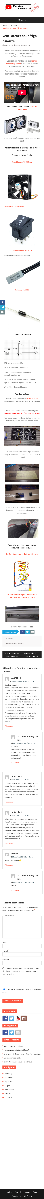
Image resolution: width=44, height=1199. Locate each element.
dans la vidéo (32, 398)
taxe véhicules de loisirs (13, 1046)
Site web (5, 959)
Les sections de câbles (12, 1058)
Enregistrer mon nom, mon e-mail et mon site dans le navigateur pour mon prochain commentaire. (20, 971)
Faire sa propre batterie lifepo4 (16, 1050)
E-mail (5, 951)
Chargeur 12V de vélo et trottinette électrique (22, 1054)
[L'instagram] (24, 1018)
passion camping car (22, 45)
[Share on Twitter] (11, 1032)
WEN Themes (28, 1196)
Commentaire (8, 915)
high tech (9, 1081)
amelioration (12, 643)
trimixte (10, 639)
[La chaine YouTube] (18, 1018)
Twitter (35, 1192)
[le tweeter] (11, 1018)
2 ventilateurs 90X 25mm (22, 162)
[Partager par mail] (2, 312)
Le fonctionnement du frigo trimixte (22, 554)
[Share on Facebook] (5, 1032)
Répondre (9, 726)
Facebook (18, 1192)
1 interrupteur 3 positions (14, 206)
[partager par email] (18, 1032)
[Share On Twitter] (27, 632)
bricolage (21, 643)
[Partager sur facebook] (2, 302)
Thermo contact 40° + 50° (22, 251)
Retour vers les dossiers (22, 627)
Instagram (27, 1192)
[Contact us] (32, 632)
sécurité (8, 1093)
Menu (23, 20)
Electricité (9, 1077)
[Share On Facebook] (22, 632)
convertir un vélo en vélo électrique (18, 1062)
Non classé (9, 1089)
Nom (4, 942)
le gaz (7, 1085)
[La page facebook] (5, 1018)
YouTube (9, 1192)
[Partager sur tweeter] (2, 307)
